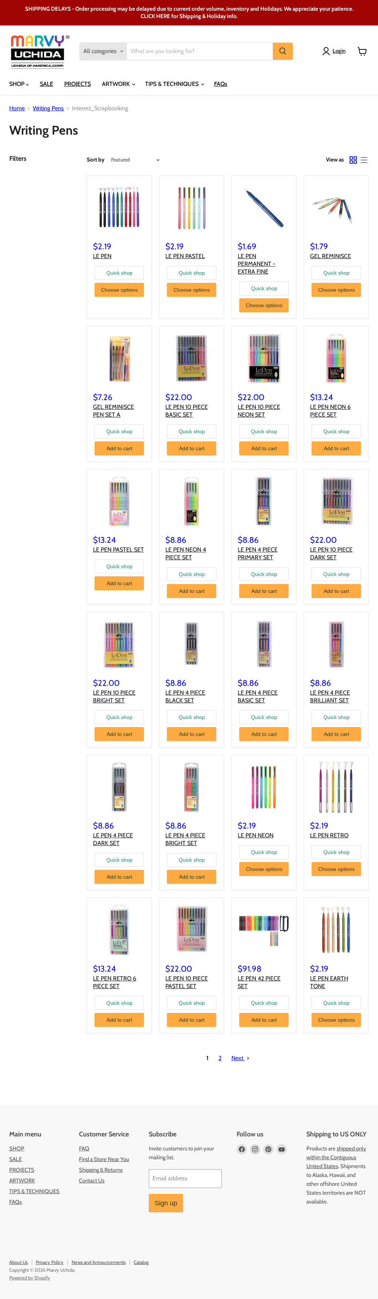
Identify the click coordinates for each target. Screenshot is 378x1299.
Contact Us (91, 1180)
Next (238, 1058)
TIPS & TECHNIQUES (172, 83)
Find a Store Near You (104, 1159)
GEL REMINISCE (330, 256)
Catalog (141, 1262)
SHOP (17, 83)
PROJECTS (77, 83)
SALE (46, 83)
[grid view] (353, 160)
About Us (18, 1262)
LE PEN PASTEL (185, 256)
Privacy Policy (49, 1262)
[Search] (283, 51)
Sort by (95, 160)
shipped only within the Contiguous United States (336, 1157)
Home (17, 108)
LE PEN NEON (256, 835)
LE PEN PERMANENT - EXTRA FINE (256, 264)
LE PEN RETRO (329, 835)
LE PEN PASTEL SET (118, 549)
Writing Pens (48, 108)
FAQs (220, 83)
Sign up (166, 1203)
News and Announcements (99, 1262)
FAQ (84, 1148)
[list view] (363, 160)
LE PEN (102, 256)
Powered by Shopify (29, 1278)
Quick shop (119, 273)
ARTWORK (116, 83)
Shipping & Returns (101, 1170)
